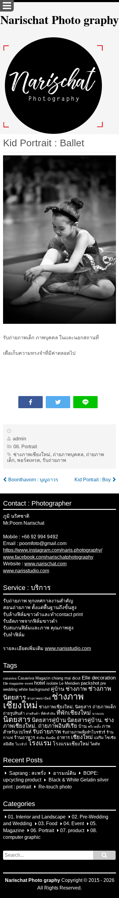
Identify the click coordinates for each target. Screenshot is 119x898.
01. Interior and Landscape (37, 816)
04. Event (73, 823)
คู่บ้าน (57, 689)
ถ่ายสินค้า (33, 713)
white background (34, 689)
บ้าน (82, 726)
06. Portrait (25, 446)
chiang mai (61, 678)
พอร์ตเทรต (28, 460)
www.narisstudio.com (26, 570)
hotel (39, 683)
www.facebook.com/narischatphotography (48, 557)
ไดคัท (95, 744)
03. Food (47, 823)
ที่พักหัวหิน (48, 713)
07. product (72, 830)
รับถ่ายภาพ (54, 460)
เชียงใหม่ (82, 737)
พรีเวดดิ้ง (94, 726)
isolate (52, 683)
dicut (76, 678)
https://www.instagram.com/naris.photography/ (52, 550)
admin (19, 438)
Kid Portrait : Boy (92, 479)
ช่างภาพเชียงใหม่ (31, 454)
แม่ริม (98, 737)
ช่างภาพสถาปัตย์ (39, 698)
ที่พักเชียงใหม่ (73, 713)
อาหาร (63, 737)
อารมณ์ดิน (64, 773)
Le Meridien (69, 683)
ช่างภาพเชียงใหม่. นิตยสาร (65, 706)
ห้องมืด (51, 738)
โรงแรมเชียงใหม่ (71, 743)
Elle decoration (99, 678)
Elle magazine (13, 683)
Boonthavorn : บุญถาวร (33, 479)
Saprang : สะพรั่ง (27, 773)
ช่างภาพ (76, 689)
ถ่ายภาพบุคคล (68, 454)
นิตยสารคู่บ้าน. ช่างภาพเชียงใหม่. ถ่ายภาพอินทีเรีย (58, 723)
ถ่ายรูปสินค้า (14, 713)
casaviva (9, 678)
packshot (90, 683)
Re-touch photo (55, 786)
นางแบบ (98, 713)
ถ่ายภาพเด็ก (104, 706)
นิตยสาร (17, 719)
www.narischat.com (45, 563)
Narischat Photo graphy (59, 19)
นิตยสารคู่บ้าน (49, 720)
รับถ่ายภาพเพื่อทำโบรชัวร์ (83, 732)
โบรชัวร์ (21, 744)
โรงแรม (40, 743)
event (29, 683)
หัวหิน (40, 738)
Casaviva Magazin (34, 678)
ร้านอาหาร (24, 737)
